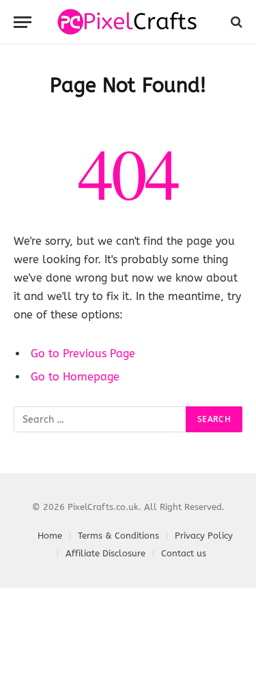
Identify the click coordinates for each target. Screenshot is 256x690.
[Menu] (22, 22)
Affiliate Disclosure (105, 553)
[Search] (235, 22)
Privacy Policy (204, 535)
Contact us (183, 553)
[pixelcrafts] (128, 21)
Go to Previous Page (83, 353)
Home (50, 535)
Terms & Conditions (118, 535)
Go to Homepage (75, 376)
